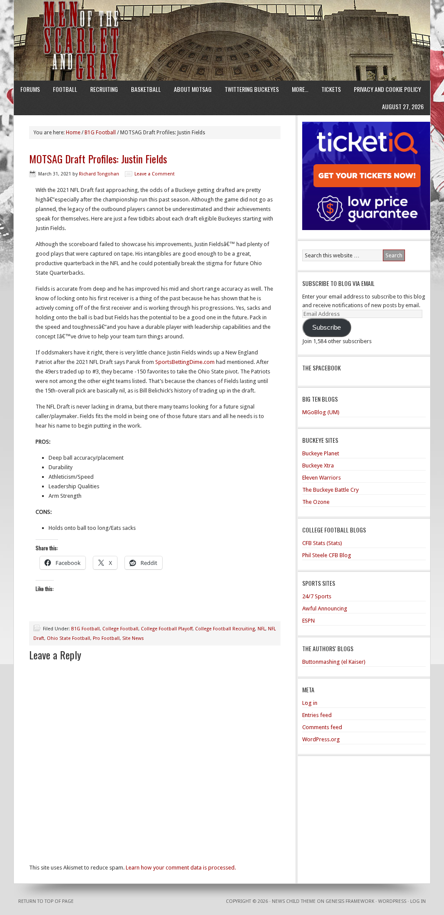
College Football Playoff (167, 629)
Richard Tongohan (99, 174)
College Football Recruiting (225, 629)
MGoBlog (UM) (321, 412)
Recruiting (104, 89)
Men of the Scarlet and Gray (222, 24)
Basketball (146, 89)
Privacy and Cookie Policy (387, 89)
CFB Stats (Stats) (322, 543)
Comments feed (322, 727)
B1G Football (85, 629)
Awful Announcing (324, 608)
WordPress (392, 901)
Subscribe (326, 327)
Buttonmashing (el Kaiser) (334, 662)
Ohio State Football (68, 638)
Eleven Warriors (321, 477)
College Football (120, 629)
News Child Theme (294, 901)
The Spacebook (321, 367)
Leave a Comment (154, 174)
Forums (30, 89)
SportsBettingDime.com (185, 362)
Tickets (331, 89)
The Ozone (316, 502)
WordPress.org (321, 739)
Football (65, 89)
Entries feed (317, 715)
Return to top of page (46, 901)
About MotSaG (193, 89)
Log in (309, 703)
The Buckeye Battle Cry (330, 490)
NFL (261, 629)
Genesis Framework (350, 901)
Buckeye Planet (320, 453)
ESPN (308, 620)
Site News (133, 638)
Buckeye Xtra (318, 465)
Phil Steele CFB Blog (326, 555)
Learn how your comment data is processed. (181, 867)
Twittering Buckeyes (252, 89)
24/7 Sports (316, 596)
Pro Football (106, 638)
